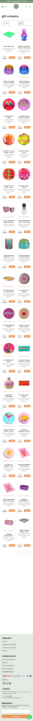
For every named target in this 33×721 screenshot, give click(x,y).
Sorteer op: (21, 22)
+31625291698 (9, 696)
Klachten (5, 662)
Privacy (5, 650)
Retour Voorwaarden (8, 665)
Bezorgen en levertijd (9, 659)
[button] (2, 7)
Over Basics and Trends (9, 647)
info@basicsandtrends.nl (14, 697)
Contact (5, 641)
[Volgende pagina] (29, 552)
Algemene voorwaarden (9, 644)
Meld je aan (16, 716)
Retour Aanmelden (8, 668)
